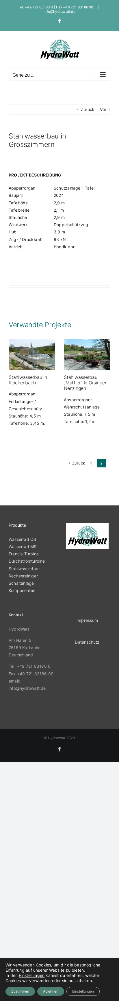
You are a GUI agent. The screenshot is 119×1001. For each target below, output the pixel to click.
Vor (103, 109)
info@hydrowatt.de (59, 11)
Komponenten (22, 590)
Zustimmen (20, 991)
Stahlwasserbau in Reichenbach (28, 380)
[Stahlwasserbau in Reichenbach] (32, 354)
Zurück (87, 109)
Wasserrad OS (22, 539)
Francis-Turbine (24, 553)
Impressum (87, 620)
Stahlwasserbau (24, 568)
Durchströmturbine (27, 561)
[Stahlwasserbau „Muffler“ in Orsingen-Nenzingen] (87, 354)
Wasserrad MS (23, 546)
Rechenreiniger (23, 575)
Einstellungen (31, 975)
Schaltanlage (21, 583)
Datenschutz (87, 642)
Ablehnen (50, 991)
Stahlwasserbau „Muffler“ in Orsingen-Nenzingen (86, 382)
